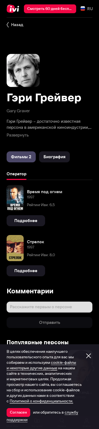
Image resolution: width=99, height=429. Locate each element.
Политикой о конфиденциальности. (41, 401)
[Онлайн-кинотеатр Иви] (14, 8)
